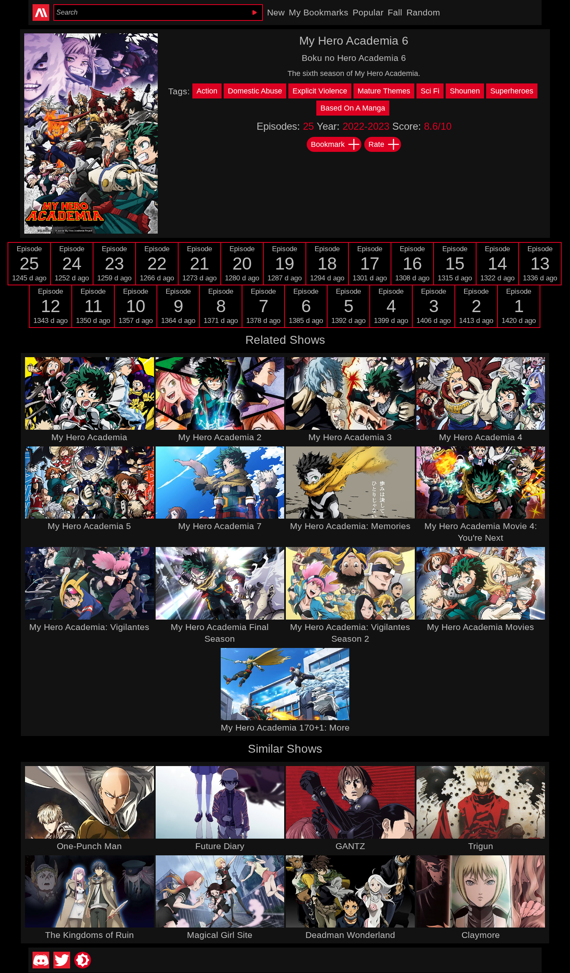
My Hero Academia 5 (89, 526)
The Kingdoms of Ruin (89, 935)
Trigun (480, 846)
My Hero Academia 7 (220, 526)
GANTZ (350, 846)
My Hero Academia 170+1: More (285, 727)
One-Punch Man (89, 846)
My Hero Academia (89, 437)
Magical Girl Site (219, 935)
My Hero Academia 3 (350, 437)
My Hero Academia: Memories (350, 526)
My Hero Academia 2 (220, 437)
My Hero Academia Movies (480, 627)
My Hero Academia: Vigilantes (89, 627)
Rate (376, 144)
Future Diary (220, 846)
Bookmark (328, 144)
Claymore (481, 935)
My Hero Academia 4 (480, 437)
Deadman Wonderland (350, 935)
